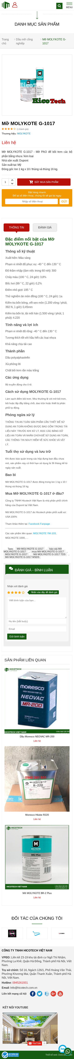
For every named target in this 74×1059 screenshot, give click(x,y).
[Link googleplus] (54, 994)
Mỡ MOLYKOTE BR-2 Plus (37, 893)
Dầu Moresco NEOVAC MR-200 (37, 736)
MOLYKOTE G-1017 (16, 554)
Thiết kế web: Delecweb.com (58, 1055)
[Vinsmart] (61, 936)
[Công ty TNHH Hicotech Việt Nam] (6, 5)
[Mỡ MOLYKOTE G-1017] (37, 114)
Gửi (64, 201)
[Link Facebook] (33, 994)
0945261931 (20, 982)
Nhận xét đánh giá (17, 586)
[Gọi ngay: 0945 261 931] (63, 1047)
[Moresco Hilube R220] (37, 810)
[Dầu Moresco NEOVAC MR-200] (37, 732)
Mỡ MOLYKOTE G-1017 (30, 548)
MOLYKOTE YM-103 (44, 533)
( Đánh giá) (23, 129)
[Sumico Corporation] (12, 936)
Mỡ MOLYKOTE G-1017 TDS (49, 554)
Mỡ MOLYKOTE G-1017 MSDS (22, 557)
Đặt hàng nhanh (37, 192)
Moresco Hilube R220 (37, 814)
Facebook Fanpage (39, 523)
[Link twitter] (40, 994)
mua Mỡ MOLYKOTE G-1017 (48, 551)
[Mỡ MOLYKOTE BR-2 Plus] (37, 889)
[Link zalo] (47, 995)
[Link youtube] (60, 994)
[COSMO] (37, 936)
